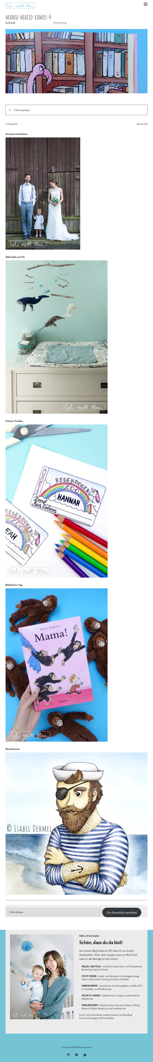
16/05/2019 (10, 22)
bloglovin (85, 1055)
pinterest (76, 1055)
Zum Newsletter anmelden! (122, 912)
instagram (68, 1055)
